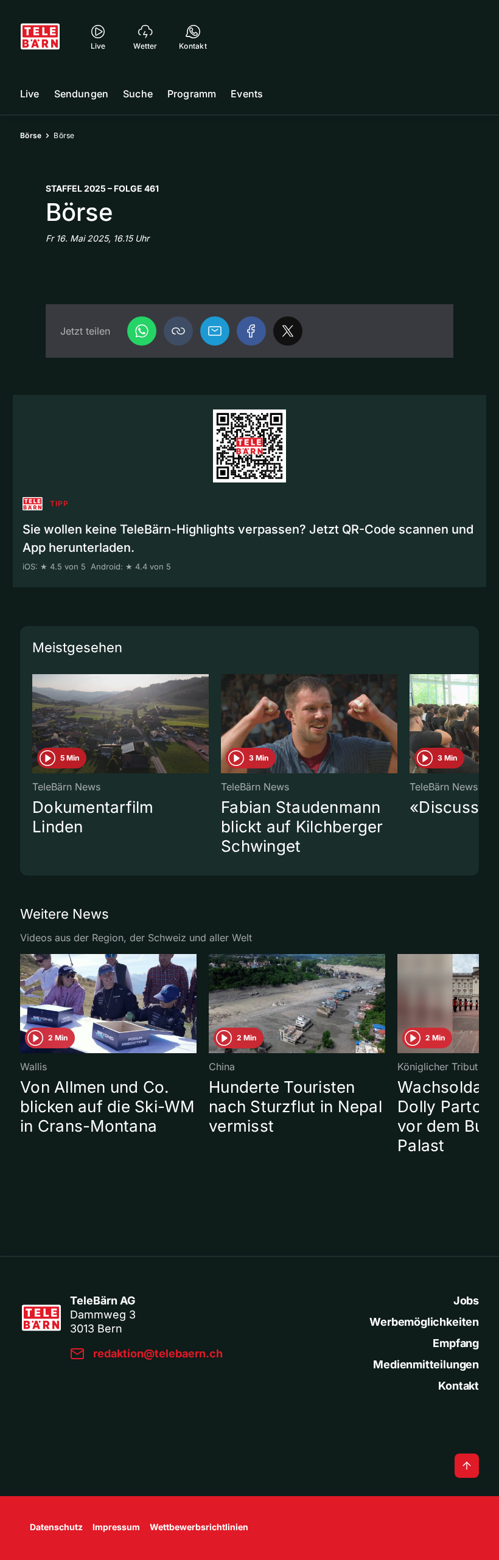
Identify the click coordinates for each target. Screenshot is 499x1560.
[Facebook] (251, 331)
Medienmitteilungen (426, 1364)
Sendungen (81, 94)
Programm (191, 94)
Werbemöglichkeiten (424, 1321)
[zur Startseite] (40, 36)
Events (247, 94)
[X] (287, 331)
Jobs (466, 1300)
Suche (138, 94)
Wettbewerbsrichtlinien (199, 1527)
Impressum (116, 1527)
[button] (178, 331)
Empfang (456, 1343)
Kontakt (458, 1385)
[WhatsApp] (141, 331)
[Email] (214, 331)
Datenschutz (56, 1527)
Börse (30, 135)
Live (30, 94)
